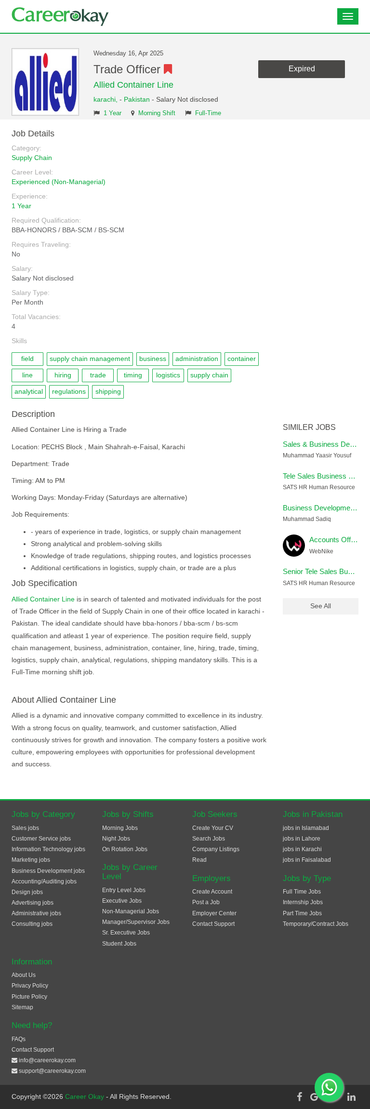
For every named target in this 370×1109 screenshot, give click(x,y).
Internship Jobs (303, 902)
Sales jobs (25, 828)
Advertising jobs (32, 902)
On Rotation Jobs (124, 849)
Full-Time (208, 113)
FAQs (19, 1039)
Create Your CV (212, 828)
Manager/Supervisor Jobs (136, 922)
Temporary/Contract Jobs (315, 924)
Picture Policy (29, 996)
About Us (24, 975)
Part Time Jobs (302, 913)
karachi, (106, 99)
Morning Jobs (120, 828)
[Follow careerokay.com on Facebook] (299, 1097)
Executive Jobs (122, 900)
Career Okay (85, 1096)
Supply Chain (32, 157)
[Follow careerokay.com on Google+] (316, 1097)
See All (320, 606)
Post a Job (206, 902)
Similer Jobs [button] (309, 427)
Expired (302, 69)
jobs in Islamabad (306, 828)
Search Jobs (208, 838)
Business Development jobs (48, 871)
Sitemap (22, 1007)
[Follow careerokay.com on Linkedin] (351, 1097)
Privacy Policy (30, 985)
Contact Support (213, 924)
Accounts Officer (335, 539)
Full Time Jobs (302, 891)
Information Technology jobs (48, 849)
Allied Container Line (133, 85)
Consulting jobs (32, 924)
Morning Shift (156, 113)
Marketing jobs (31, 859)
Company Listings (215, 849)
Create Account (212, 891)
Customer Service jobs (41, 838)
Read (199, 859)
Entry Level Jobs (123, 890)
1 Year (112, 113)
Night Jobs (116, 838)
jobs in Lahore (301, 838)
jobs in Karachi (302, 849)
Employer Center (214, 913)
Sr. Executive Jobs (126, 932)
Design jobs (27, 892)
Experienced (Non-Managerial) (59, 182)
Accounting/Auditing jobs (44, 881)
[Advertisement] (321, 273)
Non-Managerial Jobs (130, 911)
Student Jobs (119, 943)
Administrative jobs (36, 913)
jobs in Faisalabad (307, 859)
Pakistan (137, 99)
